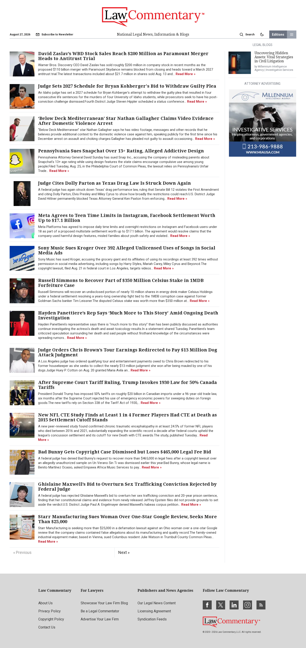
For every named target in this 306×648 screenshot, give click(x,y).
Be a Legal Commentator (100, 611)
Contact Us (46, 627)
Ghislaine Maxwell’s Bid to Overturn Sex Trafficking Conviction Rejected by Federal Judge (127, 487)
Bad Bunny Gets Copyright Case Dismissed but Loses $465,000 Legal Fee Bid (124, 451)
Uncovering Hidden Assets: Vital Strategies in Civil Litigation (273, 57)
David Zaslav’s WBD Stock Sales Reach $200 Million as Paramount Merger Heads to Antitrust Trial (123, 56)
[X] (220, 604)
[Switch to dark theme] (262, 35)
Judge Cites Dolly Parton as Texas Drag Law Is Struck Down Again (114, 183)
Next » (123, 552)
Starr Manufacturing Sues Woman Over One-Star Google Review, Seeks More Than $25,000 (127, 519)
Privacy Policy (49, 611)
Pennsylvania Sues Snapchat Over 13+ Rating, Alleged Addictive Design (121, 150)
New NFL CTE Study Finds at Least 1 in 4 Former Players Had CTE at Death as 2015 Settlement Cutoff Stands (127, 417)
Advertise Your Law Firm (100, 619)
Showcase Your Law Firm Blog (104, 603)
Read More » (186, 74)
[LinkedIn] (234, 604)
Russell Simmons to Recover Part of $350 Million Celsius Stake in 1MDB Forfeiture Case (121, 283)
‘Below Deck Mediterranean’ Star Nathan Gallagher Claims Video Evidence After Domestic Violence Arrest (125, 121)
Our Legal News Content (157, 603)
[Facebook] (207, 604)
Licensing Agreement (154, 611)
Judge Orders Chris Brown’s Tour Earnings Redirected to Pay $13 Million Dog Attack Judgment (127, 352)
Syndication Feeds (152, 619)
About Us (45, 603)
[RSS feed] (260, 604)
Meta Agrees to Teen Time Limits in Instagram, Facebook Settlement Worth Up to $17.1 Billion (126, 218)
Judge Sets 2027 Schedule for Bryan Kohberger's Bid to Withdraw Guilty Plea (127, 86)
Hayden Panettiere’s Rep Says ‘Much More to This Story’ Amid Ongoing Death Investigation (128, 315)
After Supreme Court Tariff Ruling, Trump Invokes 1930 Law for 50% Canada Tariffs (127, 385)
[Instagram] (247, 604)
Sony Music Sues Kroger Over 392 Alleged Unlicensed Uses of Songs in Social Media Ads (126, 250)
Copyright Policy (51, 619)
